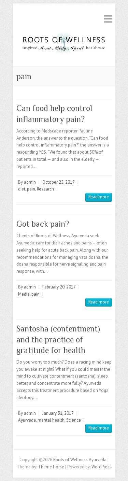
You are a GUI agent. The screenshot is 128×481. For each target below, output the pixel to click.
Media (24, 294)
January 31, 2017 (58, 413)
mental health (51, 420)
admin (30, 182)
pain (31, 189)
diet (21, 189)
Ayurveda (27, 420)
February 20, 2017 (59, 287)
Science (73, 420)
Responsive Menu (108, 19)
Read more (98, 197)
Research (45, 189)
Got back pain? (42, 223)
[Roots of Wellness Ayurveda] (64, 44)
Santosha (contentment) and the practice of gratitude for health (58, 339)
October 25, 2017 (58, 182)
